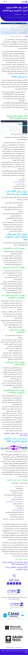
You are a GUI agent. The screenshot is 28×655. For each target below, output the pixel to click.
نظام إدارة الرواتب (18, 497)
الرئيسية (25, 14)
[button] (20, 583)
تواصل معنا (11, 599)
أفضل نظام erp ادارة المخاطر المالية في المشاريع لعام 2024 (14, 563)
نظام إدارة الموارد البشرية (19, 181)
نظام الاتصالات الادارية (17, 510)
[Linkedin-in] (4, 2)
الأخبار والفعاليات (17, 14)
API (10, 426)
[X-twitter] (6, 2)
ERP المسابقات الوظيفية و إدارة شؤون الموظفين (16, 568)
